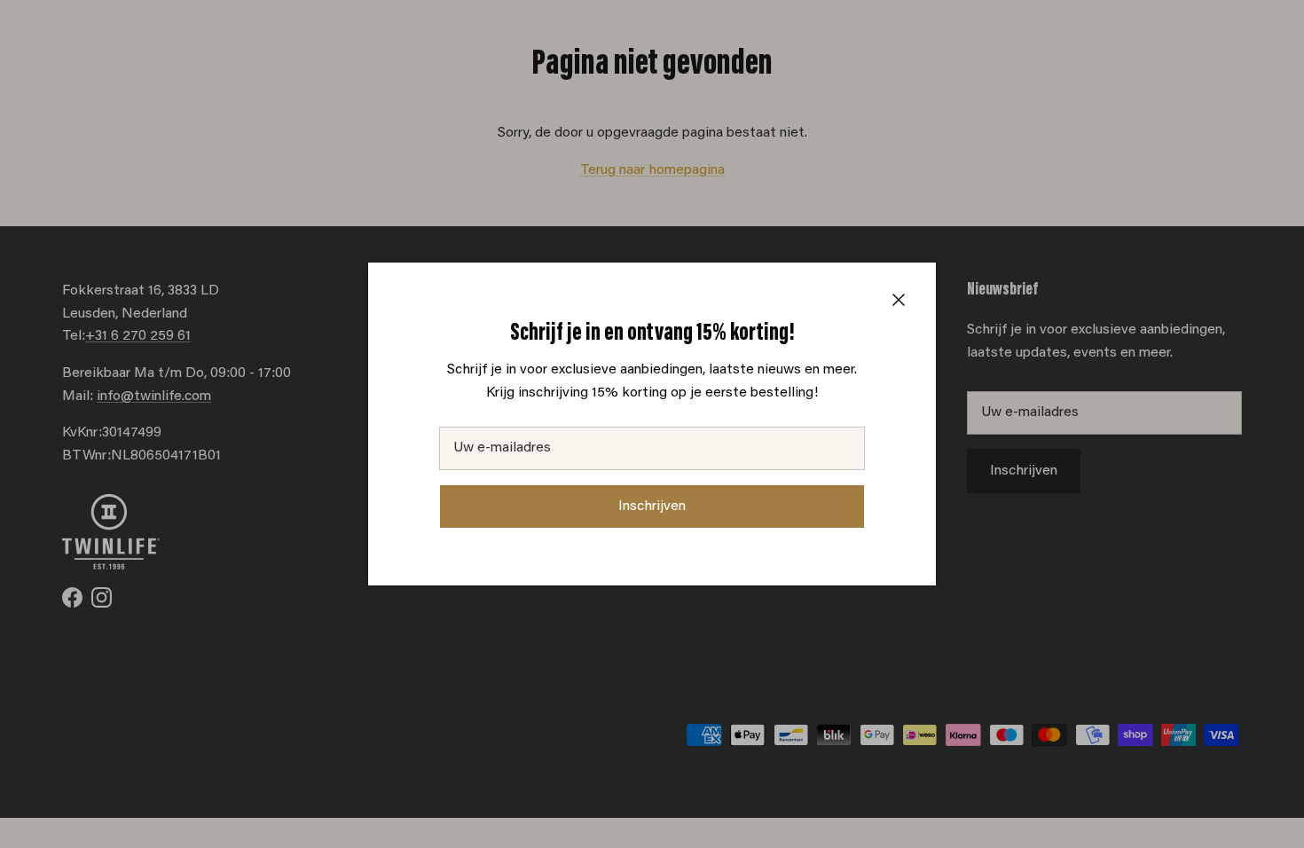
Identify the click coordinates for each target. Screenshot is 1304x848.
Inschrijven (652, 506)
